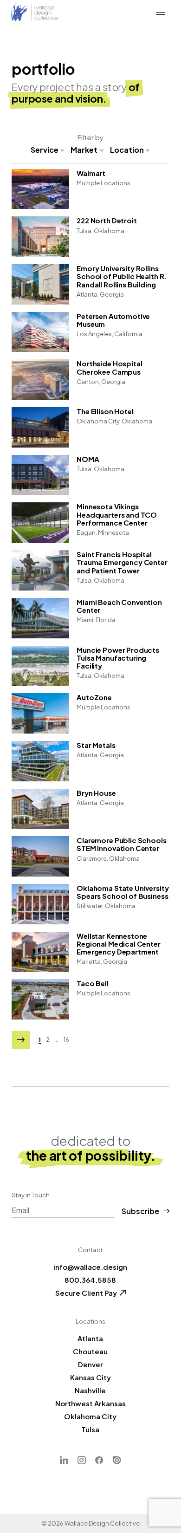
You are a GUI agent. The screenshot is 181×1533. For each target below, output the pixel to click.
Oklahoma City (90, 1416)
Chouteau (90, 1351)
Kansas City (90, 1377)
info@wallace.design (90, 1266)
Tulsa (90, 1429)
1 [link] (40, 1039)
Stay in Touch (31, 1195)
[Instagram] (82, 1460)
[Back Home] (34, 13)
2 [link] (48, 1039)
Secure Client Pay (86, 1292)
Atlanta (90, 1338)
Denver (90, 1364)
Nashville (90, 1390)
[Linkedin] (64, 1460)
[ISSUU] (117, 1460)
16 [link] (66, 1039)
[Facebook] (99, 1460)
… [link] (56, 1039)
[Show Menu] (160, 13)
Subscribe (140, 1210)
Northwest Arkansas (90, 1403)
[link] (21, 1040)
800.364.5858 (90, 1279)
